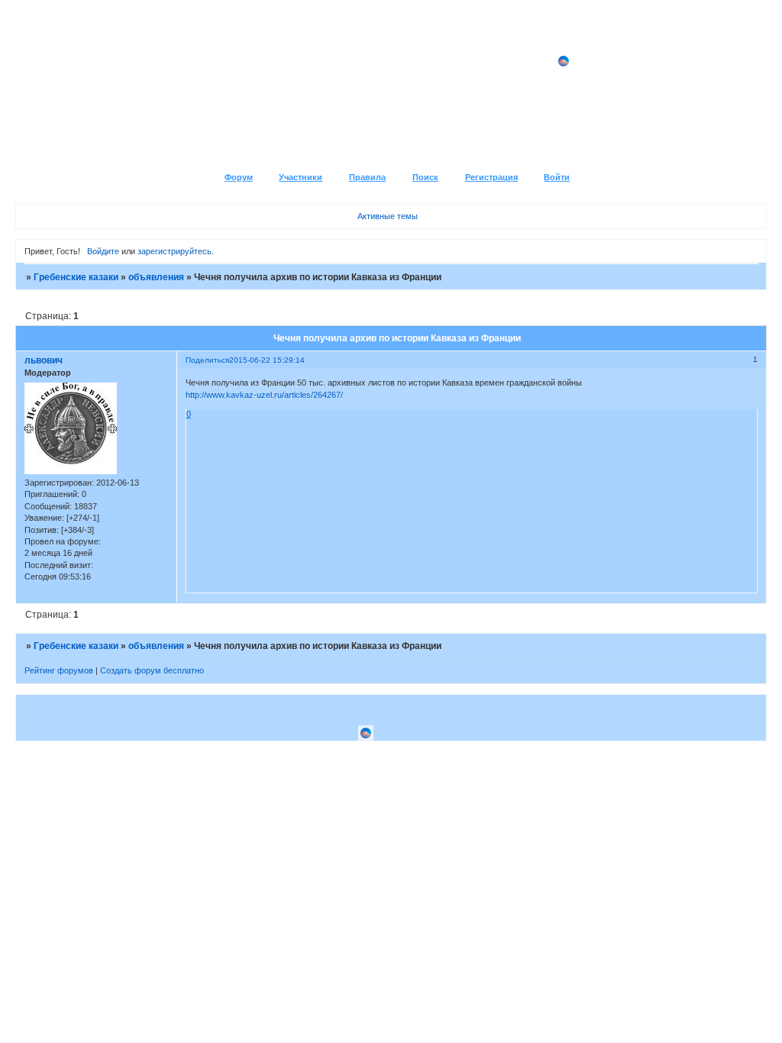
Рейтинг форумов (58, 670)
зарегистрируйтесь (174, 251)
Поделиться (207, 360)
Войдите (103, 251)
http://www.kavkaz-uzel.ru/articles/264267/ (264, 394)
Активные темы (387, 216)
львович (43, 360)
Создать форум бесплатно (152, 670)
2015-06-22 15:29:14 (267, 360)
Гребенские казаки (76, 277)
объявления (156, 277)
